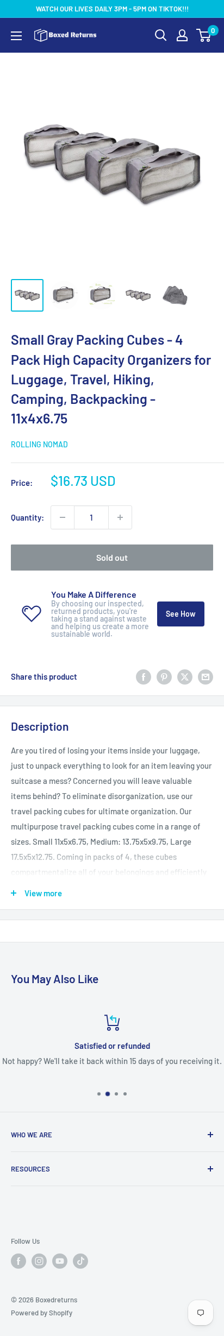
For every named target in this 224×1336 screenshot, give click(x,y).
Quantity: (27, 517)
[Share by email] (205, 676)
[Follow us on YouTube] (59, 1261)
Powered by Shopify (41, 1312)
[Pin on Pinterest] (164, 676)
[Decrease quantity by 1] (62, 517)
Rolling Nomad (39, 444)
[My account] (182, 35)
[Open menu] (16, 35)
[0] (204, 35)
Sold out (112, 557)
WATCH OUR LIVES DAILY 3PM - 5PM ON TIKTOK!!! (112, 8)
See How (181, 613)
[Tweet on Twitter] (184, 676)
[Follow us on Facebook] (18, 1261)
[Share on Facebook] (143, 676)
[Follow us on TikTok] (80, 1261)
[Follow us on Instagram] (39, 1261)
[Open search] (161, 35)
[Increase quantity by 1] (120, 517)
